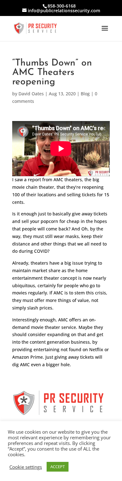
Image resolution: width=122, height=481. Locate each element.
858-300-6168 (62, 6)
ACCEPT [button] (57, 466)
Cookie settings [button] (25, 467)
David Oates (31, 94)
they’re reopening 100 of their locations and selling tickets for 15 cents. (60, 194)
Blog (85, 94)
